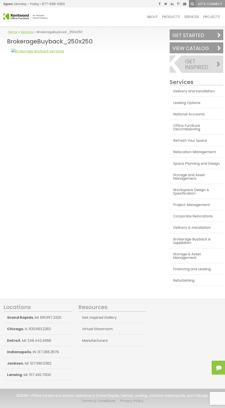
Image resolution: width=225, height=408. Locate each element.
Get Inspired (196, 64)
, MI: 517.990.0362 (29, 363)
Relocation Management (194, 151)
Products (171, 16)
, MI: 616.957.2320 (34, 317)
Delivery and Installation (194, 91)
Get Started (188, 35)
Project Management (191, 204)
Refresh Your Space (190, 140)
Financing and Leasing (192, 269)
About (152, 16)
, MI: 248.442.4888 (29, 340)
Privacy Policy (131, 400)
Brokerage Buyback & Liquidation (192, 241)
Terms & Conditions (98, 400)
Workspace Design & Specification (191, 191)
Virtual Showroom (97, 328)
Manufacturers (95, 340)
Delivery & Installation (192, 227)
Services (191, 16)
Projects (211, 16)
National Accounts (189, 114)
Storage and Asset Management (189, 176)
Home (12, 32)
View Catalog (190, 48)
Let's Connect (210, 4)
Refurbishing (183, 280)
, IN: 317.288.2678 (33, 351)
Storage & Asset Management (187, 256)
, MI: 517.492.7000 (29, 374)
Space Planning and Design (196, 163)
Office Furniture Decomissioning (186, 127)
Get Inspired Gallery (99, 317)
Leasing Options (186, 102)
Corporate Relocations (193, 216)
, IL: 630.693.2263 (29, 328)
